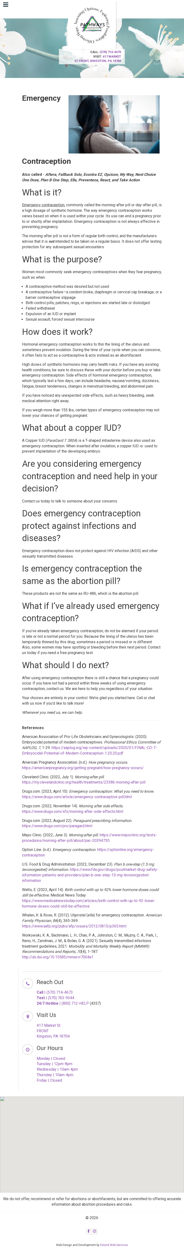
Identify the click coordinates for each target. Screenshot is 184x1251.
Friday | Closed (49, 1080)
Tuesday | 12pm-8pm (54, 1064)
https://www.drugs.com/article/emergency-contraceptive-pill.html (77, 797)
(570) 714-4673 (110, 52)
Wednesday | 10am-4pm (57, 1069)
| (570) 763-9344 (55, 998)
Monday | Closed (51, 1058)
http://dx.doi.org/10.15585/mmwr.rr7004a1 (57, 957)
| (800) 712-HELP (63, 1003)
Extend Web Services (114, 1245)
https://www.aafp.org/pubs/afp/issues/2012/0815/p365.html (74, 926)
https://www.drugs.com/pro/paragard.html (57, 826)
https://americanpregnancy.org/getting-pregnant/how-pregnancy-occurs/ (83, 768)
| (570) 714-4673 (55, 992)
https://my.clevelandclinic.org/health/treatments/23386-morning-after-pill (83, 782)
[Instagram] (95, 1231)
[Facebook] (88, 1231)
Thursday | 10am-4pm (55, 1075)
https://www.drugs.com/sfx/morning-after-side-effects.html (72, 811)
